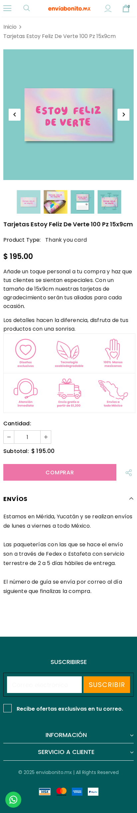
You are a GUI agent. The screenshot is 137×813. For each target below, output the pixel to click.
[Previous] (15, 115)
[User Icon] (108, 8)
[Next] (123, 115)
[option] (68, 114)
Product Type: (22, 240)
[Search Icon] (33, 8)
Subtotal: (16, 451)
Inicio (10, 27)
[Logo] (69, 8)
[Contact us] (13, 800)
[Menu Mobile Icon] (7, 8)
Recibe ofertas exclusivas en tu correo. (70, 709)
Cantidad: (17, 423)
